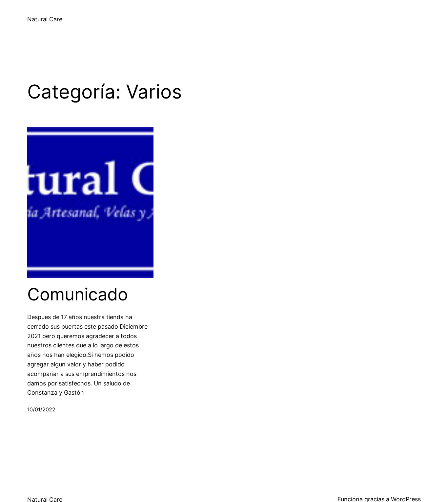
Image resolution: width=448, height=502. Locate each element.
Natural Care (44, 19)
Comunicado (77, 294)
